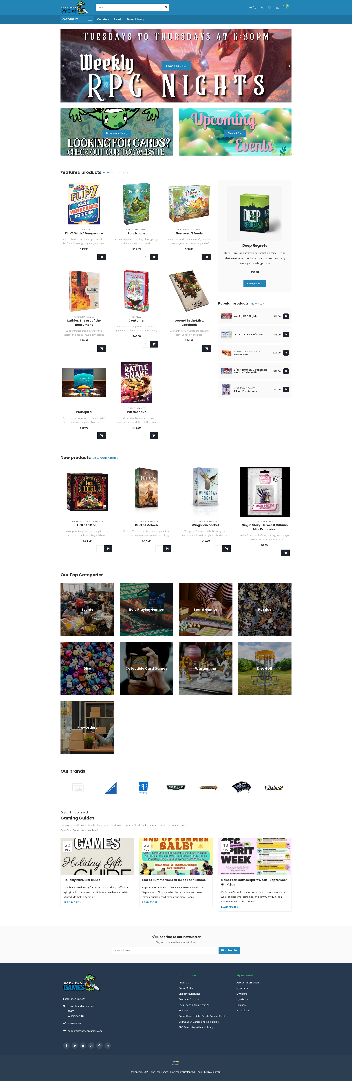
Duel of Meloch (146, 525)
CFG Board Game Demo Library (196, 1027)
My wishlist (242, 999)
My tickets (241, 993)
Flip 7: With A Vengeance (84, 233)
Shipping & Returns (189, 993)
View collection (115, 173)
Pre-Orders (66, 702)
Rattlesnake (136, 412)
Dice (62, 643)
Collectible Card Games (133, 643)
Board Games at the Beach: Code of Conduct (203, 1016)
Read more (71, 902)
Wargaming (185, 643)
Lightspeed (189, 1071)
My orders (242, 988)
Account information (247, 982)
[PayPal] (176, 1063)
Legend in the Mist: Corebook (189, 322)
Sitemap (183, 1010)
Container (137, 320)
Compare (241, 1005)
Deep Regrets (254, 245)
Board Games (186, 584)
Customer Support (189, 999)
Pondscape (136, 233)
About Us (184, 982)
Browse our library (117, 133)
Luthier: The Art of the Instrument (84, 322)
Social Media (186, 988)
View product (255, 283)
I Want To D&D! (68, 66)
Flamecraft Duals (189, 233)
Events (118, 19)
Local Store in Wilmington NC (194, 1005)
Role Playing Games (131, 584)
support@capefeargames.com (85, 1031)
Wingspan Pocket (205, 525)
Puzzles (242, 584)
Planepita (84, 412)
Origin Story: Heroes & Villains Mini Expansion (265, 527)
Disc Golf (243, 643)
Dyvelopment (214, 1071)
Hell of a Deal (87, 525)
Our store (103, 19)
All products (243, 1010)
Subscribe (231, 950)
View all (256, 304)
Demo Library (135, 19)
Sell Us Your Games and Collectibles (199, 1021)
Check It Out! (235, 133)
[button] (63, 65)
